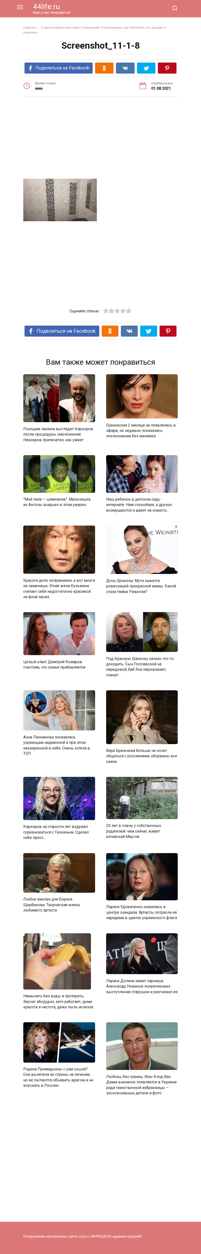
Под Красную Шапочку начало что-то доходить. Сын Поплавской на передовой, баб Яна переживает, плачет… (140, 666)
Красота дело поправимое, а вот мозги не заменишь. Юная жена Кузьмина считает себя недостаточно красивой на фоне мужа (59, 588)
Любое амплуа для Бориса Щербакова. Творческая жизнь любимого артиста (51, 905)
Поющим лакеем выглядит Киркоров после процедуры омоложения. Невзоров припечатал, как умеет (58, 434)
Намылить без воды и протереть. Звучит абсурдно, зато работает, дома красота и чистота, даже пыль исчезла (58, 1001)
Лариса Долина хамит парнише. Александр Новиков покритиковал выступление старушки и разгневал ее (142, 986)
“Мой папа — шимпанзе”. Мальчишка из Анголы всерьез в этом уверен (56, 502)
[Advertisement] (100, 138)
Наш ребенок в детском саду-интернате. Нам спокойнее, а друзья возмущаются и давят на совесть (139, 505)
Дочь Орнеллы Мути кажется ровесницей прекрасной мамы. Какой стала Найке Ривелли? (141, 586)
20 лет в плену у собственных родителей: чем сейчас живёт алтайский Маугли (133, 831)
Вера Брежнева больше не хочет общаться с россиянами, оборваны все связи (141, 756)
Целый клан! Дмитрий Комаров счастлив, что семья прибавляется (54, 664)
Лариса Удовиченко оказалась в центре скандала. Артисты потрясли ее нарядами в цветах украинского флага (141, 912)
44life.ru (46, 6)
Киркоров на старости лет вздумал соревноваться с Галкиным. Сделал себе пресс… (56, 832)
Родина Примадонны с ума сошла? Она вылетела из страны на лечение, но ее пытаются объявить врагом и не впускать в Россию (58, 1077)
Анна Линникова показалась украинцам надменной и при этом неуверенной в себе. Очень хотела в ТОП (56, 745)
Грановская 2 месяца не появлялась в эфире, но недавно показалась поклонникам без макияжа (141, 430)
